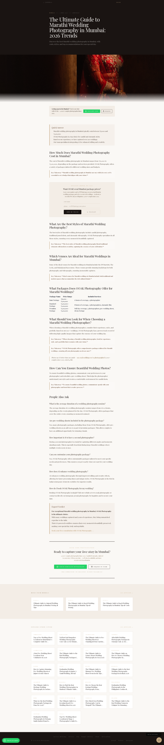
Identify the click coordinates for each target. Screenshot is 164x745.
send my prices (72, 212)
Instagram (129, 740)
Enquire (108, 111)
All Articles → (126, 593)
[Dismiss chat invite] (160, 734)
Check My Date (92, 111)
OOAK (118, 2)
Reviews (71, 736)
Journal (113, 740)
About (97, 736)
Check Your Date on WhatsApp (71, 566)
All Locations (106, 736)
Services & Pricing (60, 736)
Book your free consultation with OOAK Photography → (73, 531)
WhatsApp (92, 212)
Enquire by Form (100, 566)
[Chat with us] (159, 740)
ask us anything (152, 734)
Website (121, 740)
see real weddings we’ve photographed (90, 358)
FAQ (77, 736)
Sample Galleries (87, 736)
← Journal (47, 2)
